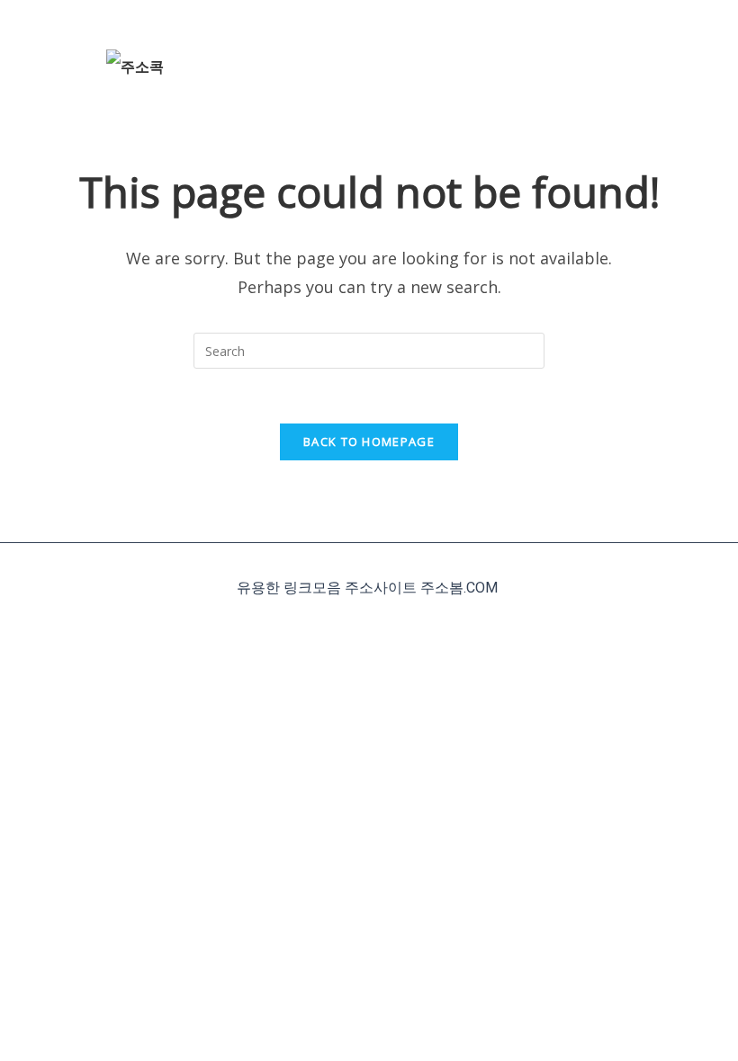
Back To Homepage (369, 441)
